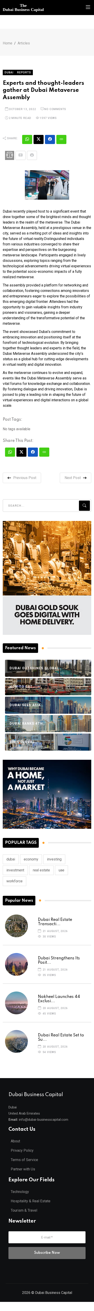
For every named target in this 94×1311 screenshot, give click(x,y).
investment (15, 870)
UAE (61, 870)
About (15, 1141)
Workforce (14, 881)
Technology (20, 1192)
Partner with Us (23, 1169)
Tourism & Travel (24, 1210)
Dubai (9, 72)
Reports (24, 72)
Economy (31, 859)
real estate (41, 870)
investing (54, 859)
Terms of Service (24, 1160)
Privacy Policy (22, 1150)
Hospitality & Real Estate (30, 1201)
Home (7, 43)
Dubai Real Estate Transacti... (55, 922)
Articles (24, 43)
